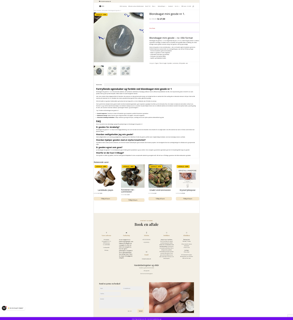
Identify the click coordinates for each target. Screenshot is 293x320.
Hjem (95, 10)
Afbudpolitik (146, 270)
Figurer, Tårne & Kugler (161, 63)
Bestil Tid (147, 6)
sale (187, 63)
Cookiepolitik (106, 247)
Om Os (176, 6)
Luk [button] (160, 319)
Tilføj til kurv (105, 199)
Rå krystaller (105, 10)
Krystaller (99, 10)
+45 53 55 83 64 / (146, 239)
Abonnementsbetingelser (146, 273)
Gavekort (170, 6)
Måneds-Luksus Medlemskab (136, 6)
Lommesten (175, 63)
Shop (153, 6)
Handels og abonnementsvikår (146, 268)
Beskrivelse (99, 84)
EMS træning (123, 6)
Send (140, 311)
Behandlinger (161, 6)
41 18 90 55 (146, 242)
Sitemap (106, 250)
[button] (141, 15)
